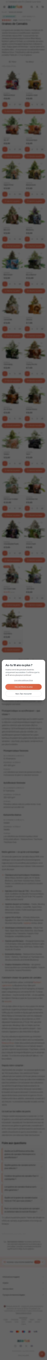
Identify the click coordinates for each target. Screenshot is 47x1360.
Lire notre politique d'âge (23, 680)
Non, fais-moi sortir (24, 694)
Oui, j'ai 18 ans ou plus (24, 687)
